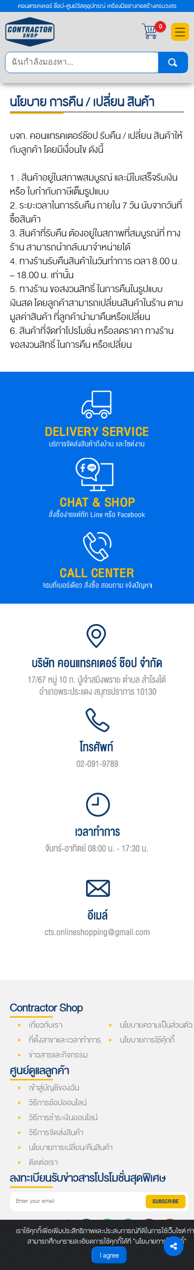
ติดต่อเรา (43, 1162)
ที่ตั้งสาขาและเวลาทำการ (65, 1040)
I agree (109, 1255)
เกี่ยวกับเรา (45, 1025)
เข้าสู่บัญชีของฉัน (54, 1088)
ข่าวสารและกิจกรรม (58, 1055)
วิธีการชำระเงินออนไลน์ (63, 1118)
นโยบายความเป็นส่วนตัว (156, 1025)
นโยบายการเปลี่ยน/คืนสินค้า (70, 1148)
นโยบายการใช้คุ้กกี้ (147, 1040)
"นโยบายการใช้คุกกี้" (160, 1241)
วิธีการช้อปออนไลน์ (58, 1103)
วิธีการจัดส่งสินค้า (56, 1133)
